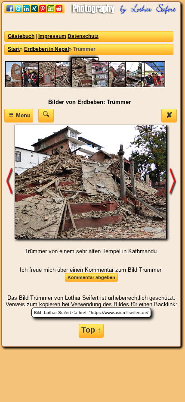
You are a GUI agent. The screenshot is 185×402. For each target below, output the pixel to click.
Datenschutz (83, 36)
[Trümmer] (89, 85)
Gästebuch (21, 36)
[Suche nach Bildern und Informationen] (46, 115)
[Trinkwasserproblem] (37, 85)
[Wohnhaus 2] (107, 85)
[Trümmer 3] (71, 85)
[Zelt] (157, 85)
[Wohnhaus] (124, 85)
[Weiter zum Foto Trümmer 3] (9, 181)
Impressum (52, 36)
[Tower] (21, 85)
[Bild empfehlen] (34, 11)
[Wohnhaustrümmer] (141, 85)
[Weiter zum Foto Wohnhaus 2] (173, 181)
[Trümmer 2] (54, 85)
